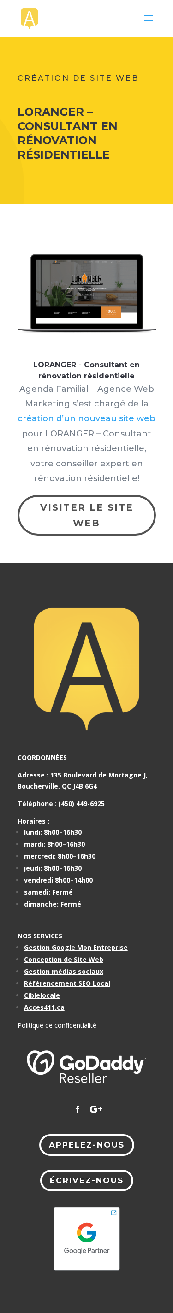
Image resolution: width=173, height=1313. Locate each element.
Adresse (31, 775)
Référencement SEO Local (67, 983)
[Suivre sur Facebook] (77, 1109)
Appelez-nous (87, 1144)
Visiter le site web (86, 515)
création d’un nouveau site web (86, 418)
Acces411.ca (44, 1007)
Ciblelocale (42, 995)
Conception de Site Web (63, 959)
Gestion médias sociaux (63, 971)
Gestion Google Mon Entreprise (76, 947)
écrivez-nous (87, 1180)
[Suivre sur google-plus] (96, 1109)
